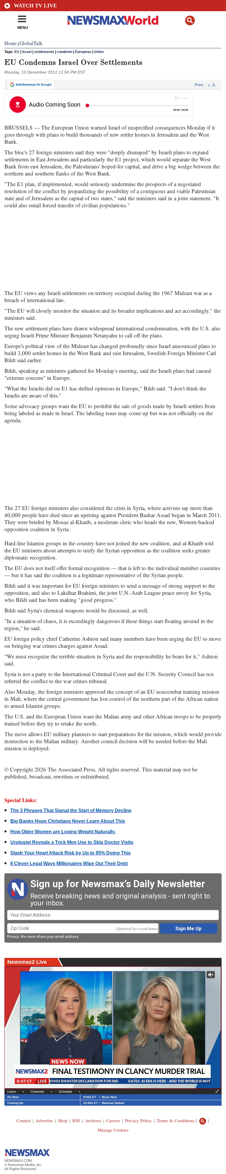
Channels (37, 1091)
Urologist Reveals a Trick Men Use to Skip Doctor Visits (71, 842)
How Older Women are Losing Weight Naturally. (63, 831)
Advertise (44, 1120)
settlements (44, 52)
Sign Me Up (188, 928)
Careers (113, 1120)
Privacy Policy (138, 1120)
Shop (62, 1120)
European (83, 52)
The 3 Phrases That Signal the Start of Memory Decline (71, 810)
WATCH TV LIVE (35, 6)
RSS (76, 1120)
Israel (26, 52)
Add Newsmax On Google (33, 84)
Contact (23, 1120)
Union (99, 52)
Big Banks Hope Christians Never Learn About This (67, 821)
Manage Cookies (113, 1130)
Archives (93, 1120)
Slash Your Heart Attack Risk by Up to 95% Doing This (70, 852)
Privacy (13, 937)
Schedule (65, 1091)
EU (16, 52)
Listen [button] (11, 1091)
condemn (64, 52)
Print (199, 84)
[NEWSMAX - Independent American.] (113, 20)
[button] (190, 20)
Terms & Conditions (176, 1120)
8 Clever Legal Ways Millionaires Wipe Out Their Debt (69, 863)
